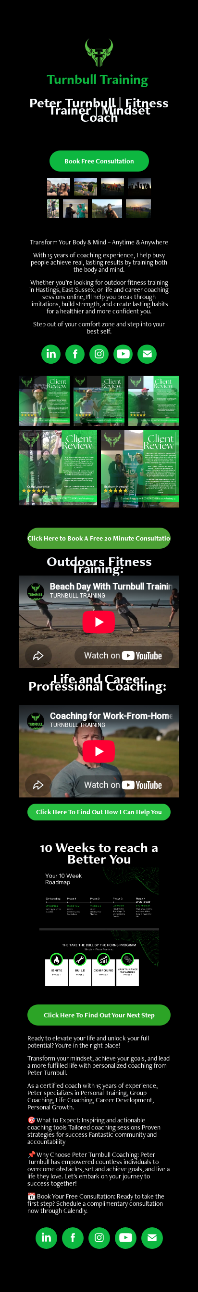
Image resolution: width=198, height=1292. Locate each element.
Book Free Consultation (99, 161)
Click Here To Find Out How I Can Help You (99, 812)
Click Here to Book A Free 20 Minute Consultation (99, 538)
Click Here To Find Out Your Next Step (99, 1015)
